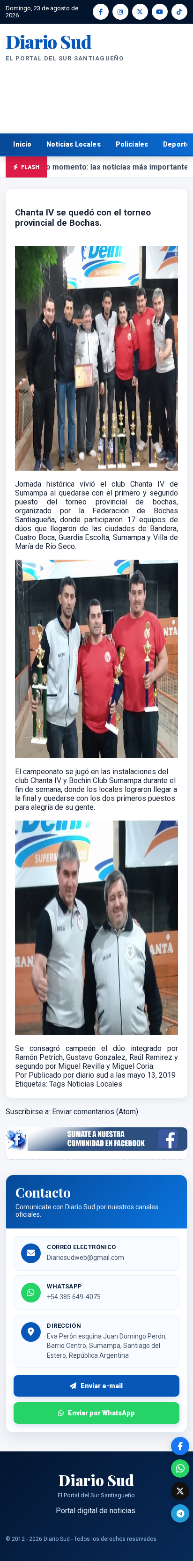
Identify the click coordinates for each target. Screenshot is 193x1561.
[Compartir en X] (180, 1491)
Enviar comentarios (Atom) (95, 1111)
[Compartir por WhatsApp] (180, 1468)
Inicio (22, 144)
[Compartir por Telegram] (180, 1513)
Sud (48, 41)
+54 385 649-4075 (74, 1297)
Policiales (132, 144)
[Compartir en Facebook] (180, 1446)
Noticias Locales (73, 144)
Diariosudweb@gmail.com (85, 1257)
